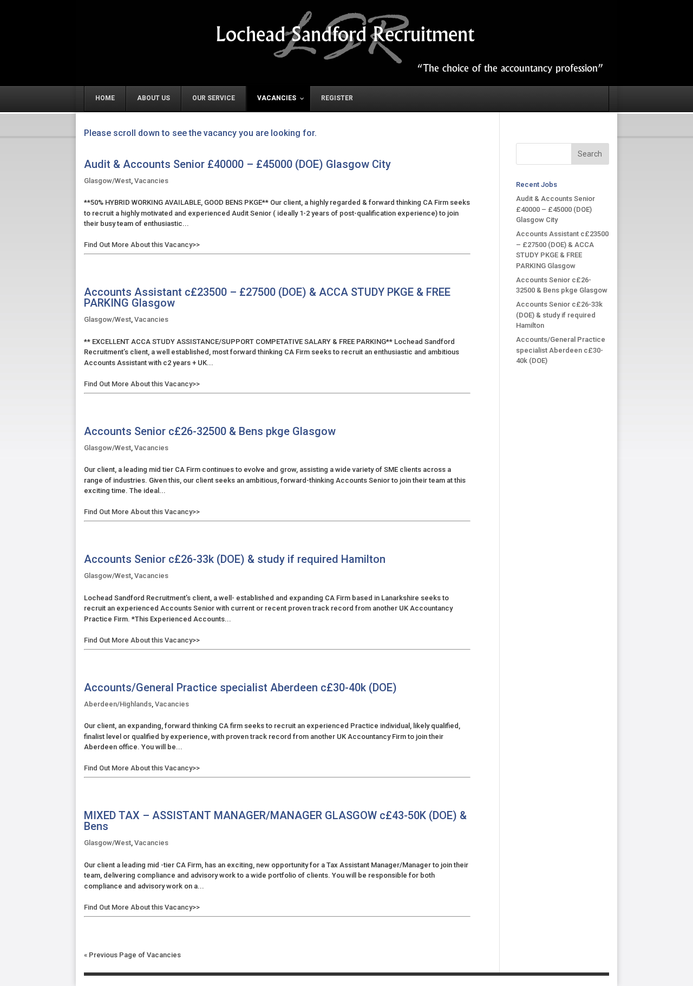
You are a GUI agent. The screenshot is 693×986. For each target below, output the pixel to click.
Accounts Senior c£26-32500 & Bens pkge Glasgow (210, 431)
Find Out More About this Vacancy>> (142, 245)
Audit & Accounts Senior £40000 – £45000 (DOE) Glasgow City (237, 164)
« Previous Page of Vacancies (132, 955)
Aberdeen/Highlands (118, 704)
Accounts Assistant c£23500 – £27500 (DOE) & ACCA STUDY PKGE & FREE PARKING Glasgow (267, 297)
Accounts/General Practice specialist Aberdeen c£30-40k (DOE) (240, 688)
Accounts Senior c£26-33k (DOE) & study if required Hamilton (234, 559)
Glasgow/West (107, 181)
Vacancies (151, 181)
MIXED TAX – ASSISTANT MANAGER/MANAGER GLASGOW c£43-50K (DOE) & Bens (275, 821)
